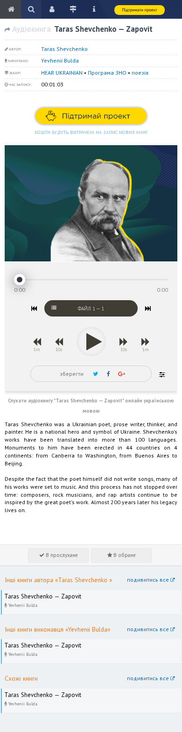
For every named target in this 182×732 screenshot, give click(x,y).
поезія (140, 72)
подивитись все (148, 579)
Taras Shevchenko (64, 48)
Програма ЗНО (107, 72)
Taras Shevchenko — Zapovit (38, 594)
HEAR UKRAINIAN (62, 72)
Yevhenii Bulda (60, 60)
